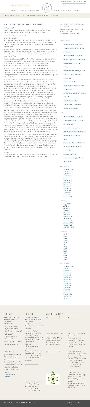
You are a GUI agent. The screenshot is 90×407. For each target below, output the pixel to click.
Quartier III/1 (67, 277)
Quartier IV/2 (67, 283)
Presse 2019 (20, 15)
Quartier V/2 (67, 290)
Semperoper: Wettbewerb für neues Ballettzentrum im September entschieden (74, 74)
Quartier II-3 (67, 178)
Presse (12, 15)
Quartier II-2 (67, 176)
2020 (65, 247)
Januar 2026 (67, 219)
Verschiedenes (30, 15)
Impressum (73, 402)
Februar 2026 (67, 217)
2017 (65, 253)
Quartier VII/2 (67, 296)
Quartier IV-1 (67, 184)
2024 (65, 238)
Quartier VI (66, 195)
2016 (65, 255)
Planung (56, 11)
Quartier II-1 (67, 174)
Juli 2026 (66, 206)
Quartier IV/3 (67, 285)
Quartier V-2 (67, 193)
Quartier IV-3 (67, 188)
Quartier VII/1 (67, 294)
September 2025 (68, 227)
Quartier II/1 (67, 271)
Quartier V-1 (67, 191)
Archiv (78, 1)
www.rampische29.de (31, 331)
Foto (7, 152)
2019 (65, 249)
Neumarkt (23, 11)
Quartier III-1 (67, 180)
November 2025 (68, 223)
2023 (65, 240)
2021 (65, 245)
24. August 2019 (9, 28)
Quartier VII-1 (67, 197)
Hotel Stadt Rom (68, 169)
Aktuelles (13, 11)
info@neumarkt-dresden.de (13, 331)
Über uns (63, 1)
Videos (73, 1)
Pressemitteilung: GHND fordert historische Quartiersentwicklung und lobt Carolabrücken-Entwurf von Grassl (74, 61)
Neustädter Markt (34, 11)
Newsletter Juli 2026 (69, 82)
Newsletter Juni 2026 (69, 101)
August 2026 (67, 204)
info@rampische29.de (12, 344)
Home (7, 15)
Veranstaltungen (66, 11)
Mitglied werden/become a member (20, 5)
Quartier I (66, 172)
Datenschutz (71, 404)
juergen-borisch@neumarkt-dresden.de (10, 374)
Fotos (69, 1)
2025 (65, 236)
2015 (65, 257)
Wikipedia (28, 345)
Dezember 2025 (68, 221)
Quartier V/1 (67, 288)
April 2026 (66, 212)
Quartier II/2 (67, 273)
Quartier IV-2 (67, 186)
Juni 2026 (66, 208)
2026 (65, 234)
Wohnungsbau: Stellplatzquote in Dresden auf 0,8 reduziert (73, 106)
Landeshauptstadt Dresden (33, 317)
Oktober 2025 (67, 225)
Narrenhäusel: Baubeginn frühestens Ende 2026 (74, 95)
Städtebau (76, 11)
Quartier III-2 (67, 182)
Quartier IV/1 (67, 281)
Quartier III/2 (67, 279)
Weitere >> (28, 360)
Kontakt (83, 1)
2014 (65, 259)
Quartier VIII (67, 298)
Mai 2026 (66, 210)
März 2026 (66, 214)
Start (68, 402)
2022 (65, 243)
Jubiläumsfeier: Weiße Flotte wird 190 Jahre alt (73, 87)
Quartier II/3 (67, 275)
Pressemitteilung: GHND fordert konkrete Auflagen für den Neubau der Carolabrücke (74, 48)
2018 (65, 251)
